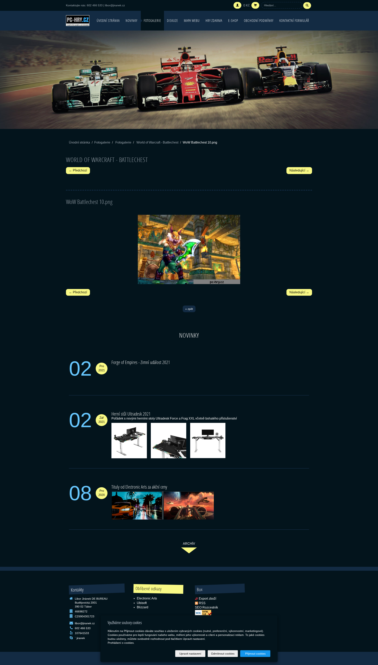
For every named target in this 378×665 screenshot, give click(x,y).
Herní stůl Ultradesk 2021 (131, 414)
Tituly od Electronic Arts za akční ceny (139, 487)
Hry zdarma (214, 20)
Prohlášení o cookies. (121, 642)
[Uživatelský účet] (237, 5)
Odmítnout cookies (222, 653)
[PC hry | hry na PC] (77, 20)
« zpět (189, 308)
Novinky (131, 20)
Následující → (299, 170)
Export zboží (207, 598)
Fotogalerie (152, 20)
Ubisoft (142, 603)
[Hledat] (307, 5)
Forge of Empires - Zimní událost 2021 (140, 362)
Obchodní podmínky (258, 20)
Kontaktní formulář (294, 20)
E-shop (233, 20)
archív (189, 543)
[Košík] (255, 5)
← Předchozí (78, 170)
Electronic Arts (147, 598)
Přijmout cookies (255, 653)
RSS (202, 603)
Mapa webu (192, 20)
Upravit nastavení (190, 653)
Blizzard (142, 607)
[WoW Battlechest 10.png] (189, 249)
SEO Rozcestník (206, 607)
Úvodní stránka (108, 20)
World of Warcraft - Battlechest (157, 142)
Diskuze (172, 20)
